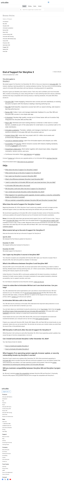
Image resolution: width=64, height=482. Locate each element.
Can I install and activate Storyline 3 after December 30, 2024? (24, 192)
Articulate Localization (8, 28)
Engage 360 (5, 47)
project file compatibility (22, 373)
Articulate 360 (54, 84)
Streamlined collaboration (13, 149)
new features (28, 154)
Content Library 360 (7, 34)
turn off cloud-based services (32, 292)
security (18, 144)
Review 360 (5, 30)
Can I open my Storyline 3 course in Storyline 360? (21, 176)
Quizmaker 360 (6, 45)
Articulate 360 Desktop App (9, 38)
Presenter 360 (6, 43)
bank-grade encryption (42, 318)
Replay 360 (5, 49)
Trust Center (44, 309)
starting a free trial (52, 158)
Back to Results (57, 71)
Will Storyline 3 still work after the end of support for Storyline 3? (25, 188)
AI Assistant (5, 21)
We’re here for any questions (25, 161)
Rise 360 (5, 23)
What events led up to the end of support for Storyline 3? (23, 173)
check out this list (39, 281)
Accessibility (9, 144)
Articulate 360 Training (8, 36)
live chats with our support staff (49, 220)
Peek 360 (5, 51)
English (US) (7, 392)
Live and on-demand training (14, 140)
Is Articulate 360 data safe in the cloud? (17, 185)
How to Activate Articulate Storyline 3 (17, 349)
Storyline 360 (6, 26)
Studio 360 (5, 40)
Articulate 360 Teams (12, 220)
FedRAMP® (14, 146)
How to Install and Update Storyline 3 (17, 346)
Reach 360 (5, 32)
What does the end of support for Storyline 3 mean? (21, 169)
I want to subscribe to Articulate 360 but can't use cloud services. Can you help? (30, 182)
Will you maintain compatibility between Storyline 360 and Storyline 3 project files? (31, 200)
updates (37, 154)
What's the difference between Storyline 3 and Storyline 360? (24, 179)
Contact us (11, 158)
